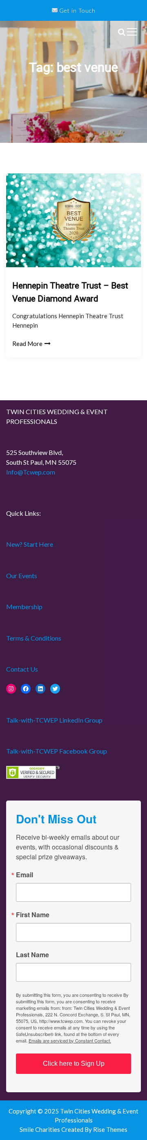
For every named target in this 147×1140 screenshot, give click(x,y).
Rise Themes (110, 1129)
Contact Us (22, 669)
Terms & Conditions (33, 638)
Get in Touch (77, 10)
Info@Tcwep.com (30, 472)
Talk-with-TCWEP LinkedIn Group (54, 720)
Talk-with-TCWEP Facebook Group (56, 751)
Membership (24, 606)
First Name (32, 915)
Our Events (21, 575)
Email (24, 875)
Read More (27, 343)
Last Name (32, 954)
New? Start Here (29, 544)
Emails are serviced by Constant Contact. (70, 1040)
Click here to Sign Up (74, 1063)
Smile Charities (40, 1129)
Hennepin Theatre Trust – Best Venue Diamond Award (70, 292)
